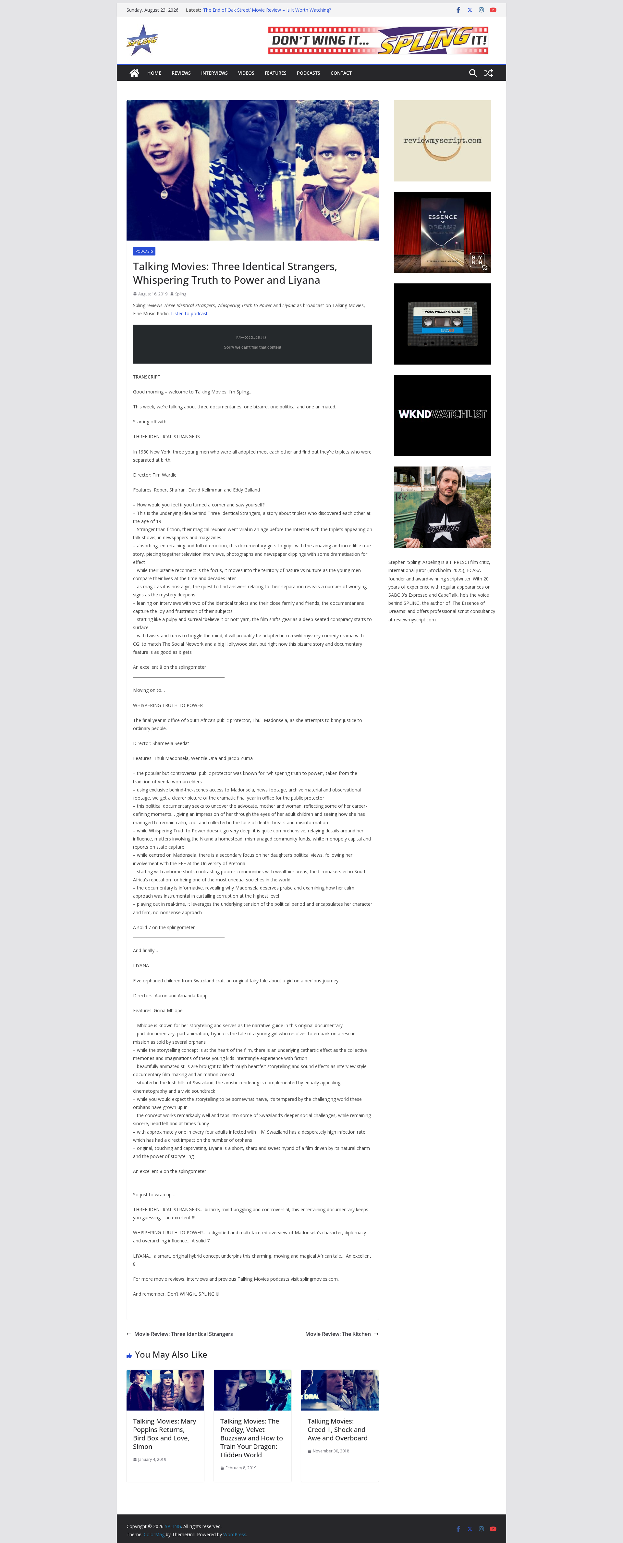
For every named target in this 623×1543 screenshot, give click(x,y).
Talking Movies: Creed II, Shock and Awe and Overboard (338, 1429)
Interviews (214, 73)
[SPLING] (134, 73)
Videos (246, 73)
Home (154, 73)
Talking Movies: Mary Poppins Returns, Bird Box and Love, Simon (164, 1434)
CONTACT (341, 73)
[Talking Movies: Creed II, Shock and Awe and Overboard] (340, 1374)
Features (276, 73)
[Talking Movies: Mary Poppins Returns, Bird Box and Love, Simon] (165, 1374)
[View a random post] (488, 73)
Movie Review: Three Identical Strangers (183, 1334)
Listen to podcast (189, 313)
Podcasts (308, 73)
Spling (180, 294)
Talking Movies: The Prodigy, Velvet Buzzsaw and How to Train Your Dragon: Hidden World (251, 1438)
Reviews (181, 73)
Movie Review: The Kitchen (338, 1334)
